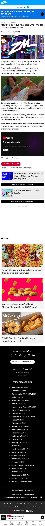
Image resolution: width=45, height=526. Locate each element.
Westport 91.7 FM (18, 452)
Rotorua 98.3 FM (18, 413)
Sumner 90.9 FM (18, 462)
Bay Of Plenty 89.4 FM (20, 410)
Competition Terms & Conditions (15, 497)
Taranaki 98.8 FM (18, 423)
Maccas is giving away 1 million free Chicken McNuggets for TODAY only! (22, 293)
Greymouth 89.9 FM (19, 455)
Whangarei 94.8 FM (19, 387)
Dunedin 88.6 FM (18, 472)
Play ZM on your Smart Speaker (22, 178)
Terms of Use (29, 495)
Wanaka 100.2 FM (18, 468)
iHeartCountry (9, 507)
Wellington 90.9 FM (19, 442)
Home (3, 22)
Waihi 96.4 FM (17, 397)
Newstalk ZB (4, 504)
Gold (42, 504)
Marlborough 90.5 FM (20, 449)
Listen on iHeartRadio (22, 517)
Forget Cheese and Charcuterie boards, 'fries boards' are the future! (22, 259)
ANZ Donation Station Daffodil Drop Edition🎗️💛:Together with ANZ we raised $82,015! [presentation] (22, 14)
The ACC (19, 504)
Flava (37, 504)
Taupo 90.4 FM (17, 420)
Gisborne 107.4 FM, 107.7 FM (23, 416)
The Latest (12, 22)
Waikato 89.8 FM (18, 403)
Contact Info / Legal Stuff (22, 369)
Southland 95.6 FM (19, 478)
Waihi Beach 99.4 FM (20, 400)
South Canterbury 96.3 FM (22, 465)
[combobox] (16, 158)
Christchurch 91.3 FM (20, 459)
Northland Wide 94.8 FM (21, 481)
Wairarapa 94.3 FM (19, 436)
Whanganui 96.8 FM (19, 429)
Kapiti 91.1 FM (16, 439)
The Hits (12, 504)
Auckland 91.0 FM (18, 390)
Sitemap (34, 497)
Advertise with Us (22, 372)
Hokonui (28, 507)
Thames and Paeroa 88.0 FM (23, 407)
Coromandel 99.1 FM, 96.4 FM (23, 394)
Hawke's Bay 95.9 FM (20, 426)
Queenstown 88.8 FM (20, 475)
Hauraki (26, 504)
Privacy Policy (16, 495)
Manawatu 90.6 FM (19, 433)
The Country (36, 507)
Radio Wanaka (19, 507)
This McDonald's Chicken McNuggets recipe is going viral (22, 328)
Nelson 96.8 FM (17, 446)
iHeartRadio (22, 375)
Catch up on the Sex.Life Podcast (22, 195)
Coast (32, 504)
